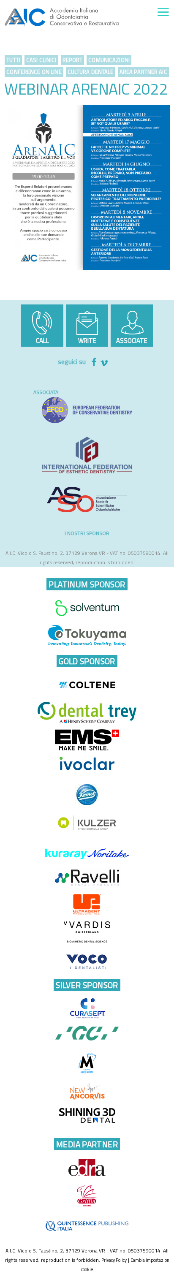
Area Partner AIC (143, 72)
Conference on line (33, 72)
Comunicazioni (109, 60)
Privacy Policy (114, 1260)
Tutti (13, 60)
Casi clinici (41, 60)
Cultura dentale (91, 72)
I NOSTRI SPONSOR (87, 533)
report (73, 60)
